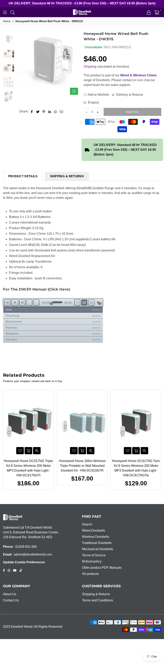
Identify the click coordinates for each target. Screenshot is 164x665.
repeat (91, 302)
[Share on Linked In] (49, 111)
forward (36, 302)
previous (7, 302)
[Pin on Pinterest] (43, 111)
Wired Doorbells (93, 530)
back (29, 302)
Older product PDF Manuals (102, 567)
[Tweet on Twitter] (38, 111)
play (14, 302)
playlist (84, 302)
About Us (9, 594)
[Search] (13, 12)
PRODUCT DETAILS (23, 176)
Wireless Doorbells (95, 536)
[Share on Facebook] (31, 111)
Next (77, 63)
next (22, 302)
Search (87, 524)
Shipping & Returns (96, 594)
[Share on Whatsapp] (55, 111)
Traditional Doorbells (97, 543)
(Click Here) (59, 289)
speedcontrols (77, 302)
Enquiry (93, 102)
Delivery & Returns (129, 94)
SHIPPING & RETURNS (67, 176)
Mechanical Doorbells (97, 549)
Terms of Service (94, 555)
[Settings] (148, 12)
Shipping (90, 66)
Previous (18, 63)
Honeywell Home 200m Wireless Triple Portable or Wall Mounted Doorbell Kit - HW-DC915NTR (82, 465)
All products (90, 573)
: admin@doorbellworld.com (31, 554)
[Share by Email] (61, 111)
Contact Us (11, 600)
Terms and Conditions (97, 600)
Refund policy (92, 561)
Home (7, 21)
